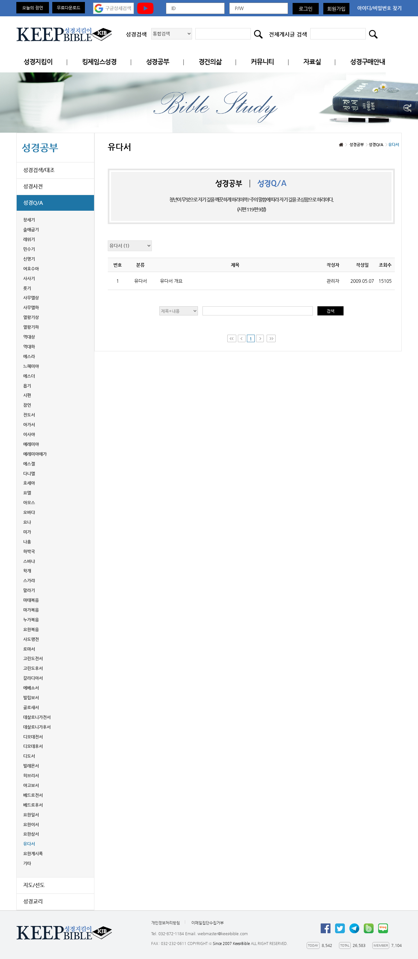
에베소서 (31, 687)
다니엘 (29, 473)
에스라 (29, 356)
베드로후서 (33, 804)
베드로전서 (33, 795)
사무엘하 (31, 307)
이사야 (29, 434)
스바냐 (29, 561)
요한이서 (31, 824)
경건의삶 (210, 62)
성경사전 (33, 186)
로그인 (306, 8)
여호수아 (31, 268)
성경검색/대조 (39, 170)
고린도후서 (33, 668)
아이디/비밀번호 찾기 (379, 8)
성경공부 (157, 62)
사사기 (29, 278)
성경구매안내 (367, 62)
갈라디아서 (33, 678)
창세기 (29, 219)
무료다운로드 (68, 7)
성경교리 (33, 901)
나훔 (27, 541)
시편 (27, 395)
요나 (27, 522)
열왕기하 (31, 327)
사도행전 (31, 639)
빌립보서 (31, 697)
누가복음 (31, 619)
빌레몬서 (31, 765)
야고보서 (31, 785)
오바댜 (29, 512)
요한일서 (31, 814)
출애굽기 (31, 229)
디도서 (29, 756)
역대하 (29, 346)
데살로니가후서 (37, 726)
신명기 (29, 258)
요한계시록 (33, 853)
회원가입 (336, 8)
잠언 (27, 405)
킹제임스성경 (99, 62)
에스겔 (29, 463)
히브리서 (31, 775)
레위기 (29, 239)
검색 (330, 311)
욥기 (27, 385)
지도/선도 (34, 885)
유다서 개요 (171, 280)
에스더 (29, 375)
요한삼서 (31, 833)
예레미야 (31, 444)
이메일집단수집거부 (207, 923)
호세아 (29, 482)
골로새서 (31, 707)
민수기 (29, 249)
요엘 (27, 492)
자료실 (312, 62)
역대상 (29, 336)
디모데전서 (33, 736)
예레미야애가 (35, 453)
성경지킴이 (38, 62)
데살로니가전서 (37, 717)
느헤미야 (31, 366)
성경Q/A (33, 203)
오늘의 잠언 (32, 7)
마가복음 (31, 609)
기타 (27, 863)
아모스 (29, 502)
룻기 (27, 288)
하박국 (29, 551)
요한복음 (31, 629)
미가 (27, 531)
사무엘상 (31, 297)
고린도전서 (33, 658)
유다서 (29, 843)
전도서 (29, 414)
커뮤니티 (262, 62)
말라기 (29, 590)
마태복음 (31, 600)
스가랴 (29, 580)
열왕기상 (31, 317)
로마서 (29, 649)
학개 (27, 570)
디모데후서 (33, 746)
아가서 (29, 424)
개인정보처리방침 (165, 923)
